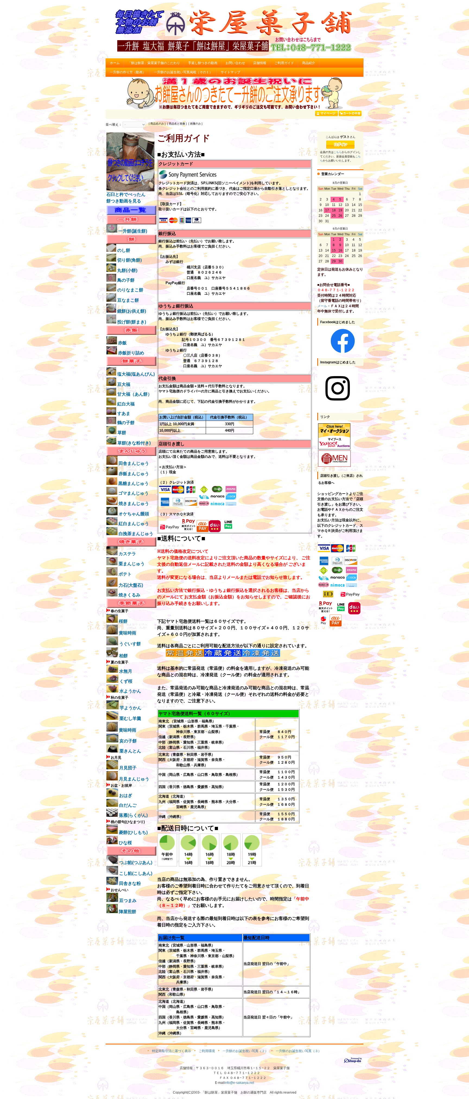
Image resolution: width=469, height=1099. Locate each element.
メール (322, 306)
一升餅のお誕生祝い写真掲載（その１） (183, 72)
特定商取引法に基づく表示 (171, 1051)
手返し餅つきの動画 (202, 63)
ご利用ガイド (284, 63)
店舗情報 (259, 63)
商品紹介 (308, 63)
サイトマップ (230, 72)
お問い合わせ (235, 63)
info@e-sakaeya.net (239, 1083)
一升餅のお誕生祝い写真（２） (245, 1051)
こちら (338, 152)
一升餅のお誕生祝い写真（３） (298, 1051)
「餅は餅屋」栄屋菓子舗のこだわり (154, 63)
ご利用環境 (207, 1051)
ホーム (115, 63)
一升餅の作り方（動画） (128, 72)
